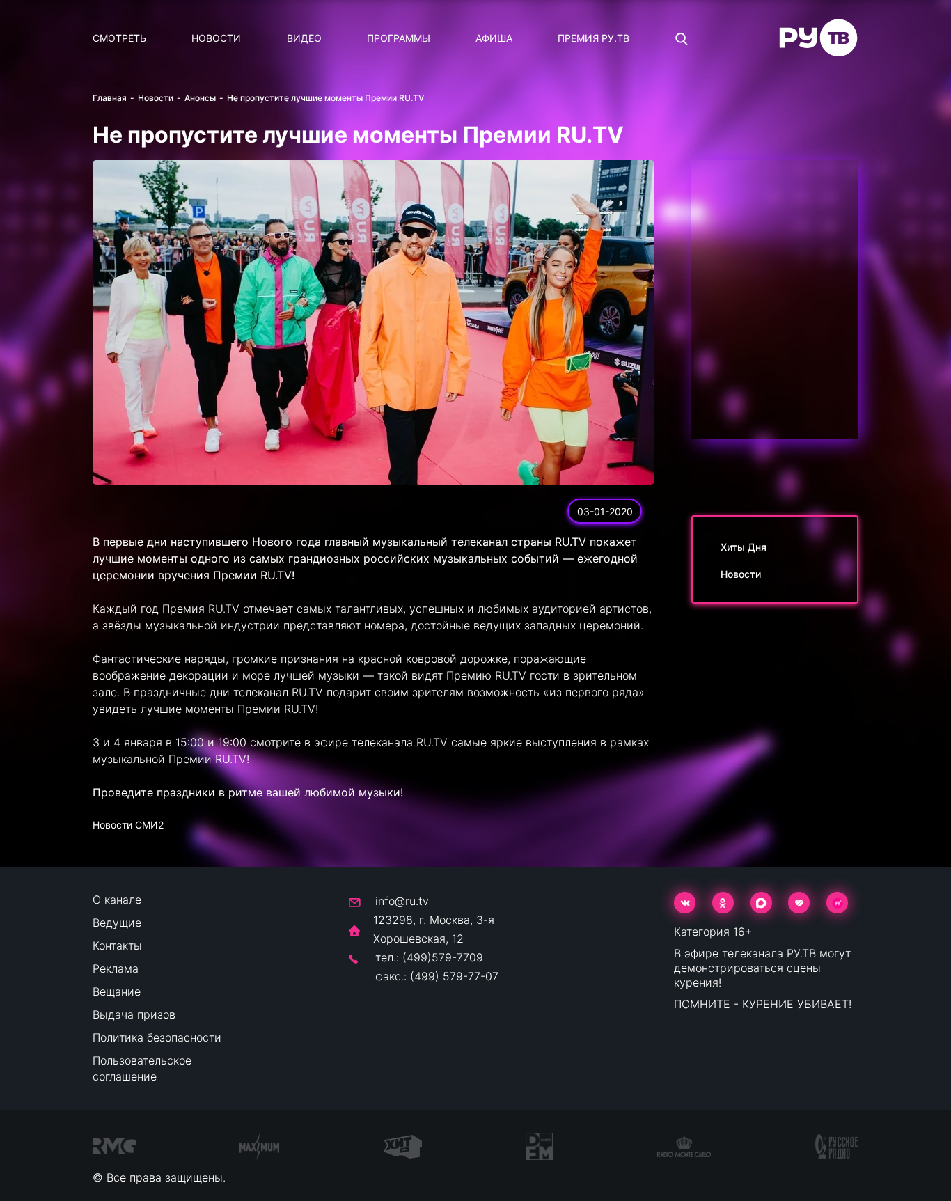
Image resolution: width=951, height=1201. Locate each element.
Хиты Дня (744, 547)
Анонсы (200, 98)
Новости (216, 38)
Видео (304, 38)
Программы (398, 38)
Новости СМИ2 (128, 825)
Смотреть (119, 38)
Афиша (493, 38)
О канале (117, 899)
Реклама (116, 968)
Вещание (117, 991)
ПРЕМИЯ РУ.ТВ (593, 38)
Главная (110, 98)
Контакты (117, 945)
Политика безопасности (157, 1037)
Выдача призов (134, 1014)
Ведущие (117, 922)
